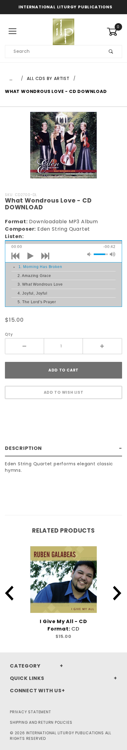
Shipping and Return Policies (41, 722)
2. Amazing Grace (34, 276)
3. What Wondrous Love (40, 284)
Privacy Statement (30, 711)
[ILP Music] (63, 31)
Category (25, 665)
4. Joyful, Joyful (32, 293)
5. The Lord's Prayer (37, 302)
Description (23, 448)
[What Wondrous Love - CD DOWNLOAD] (63, 148)
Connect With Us (36, 690)
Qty (9, 334)
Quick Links (27, 678)
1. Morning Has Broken (40, 267)
